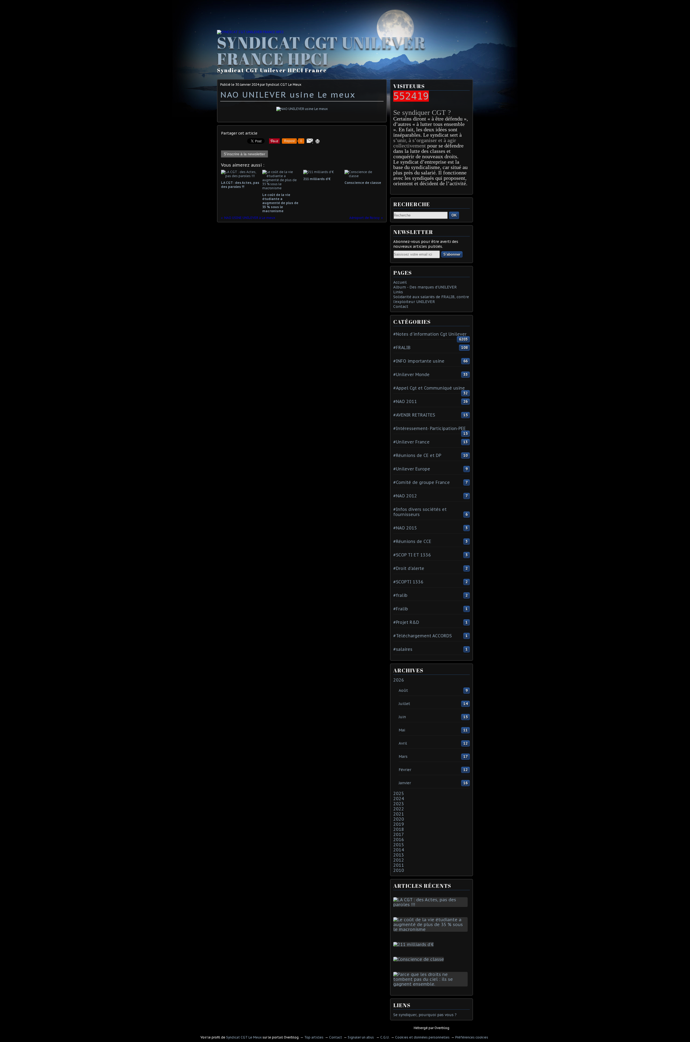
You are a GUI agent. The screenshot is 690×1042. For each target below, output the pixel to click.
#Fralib (400, 608)
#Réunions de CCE (412, 541)
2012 (398, 860)
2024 (398, 798)
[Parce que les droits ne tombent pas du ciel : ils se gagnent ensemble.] (431, 984)
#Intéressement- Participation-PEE (429, 428)
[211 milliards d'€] (414, 944)
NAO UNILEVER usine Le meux (288, 94)
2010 (398, 870)
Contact (400, 306)
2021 (398, 814)
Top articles (313, 1037)
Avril (403, 743)
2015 (398, 844)
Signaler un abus (361, 1037)
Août (403, 690)
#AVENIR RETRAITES (414, 415)
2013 (398, 855)
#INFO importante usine (418, 361)
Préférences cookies (471, 1037)
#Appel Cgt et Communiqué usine (429, 388)
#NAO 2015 (405, 528)
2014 (398, 849)
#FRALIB (401, 347)
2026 (398, 680)
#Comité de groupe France (421, 482)
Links (398, 292)
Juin (402, 716)
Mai (402, 730)
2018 (398, 829)
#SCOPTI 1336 (408, 581)
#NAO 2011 (405, 401)
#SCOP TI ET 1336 (412, 555)
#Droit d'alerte (408, 568)
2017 (398, 834)
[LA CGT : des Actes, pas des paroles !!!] (431, 904)
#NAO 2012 (405, 495)
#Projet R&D (406, 622)
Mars (403, 756)
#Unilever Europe (411, 469)
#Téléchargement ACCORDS (422, 635)
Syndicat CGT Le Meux (244, 1037)
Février (405, 769)
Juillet (404, 703)
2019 (398, 824)
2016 (398, 839)
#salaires (402, 649)
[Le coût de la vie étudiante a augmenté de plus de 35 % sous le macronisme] (431, 929)
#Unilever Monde (411, 374)
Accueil (400, 282)
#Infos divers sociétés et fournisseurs (420, 512)
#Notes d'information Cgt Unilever (430, 334)
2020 (398, 819)
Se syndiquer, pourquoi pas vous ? (425, 1014)
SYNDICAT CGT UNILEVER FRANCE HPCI (321, 50)
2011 (398, 865)
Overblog (441, 1028)
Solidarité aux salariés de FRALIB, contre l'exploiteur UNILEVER (431, 299)
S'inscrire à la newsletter (244, 154)
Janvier (405, 782)
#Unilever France (411, 442)
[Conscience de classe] (419, 959)
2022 (398, 808)
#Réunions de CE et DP (417, 455)
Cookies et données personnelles (422, 1037)
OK (454, 215)
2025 (398, 793)
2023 (398, 803)
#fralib (400, 595)
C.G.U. (384, 1037)
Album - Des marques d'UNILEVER (425, 287)
